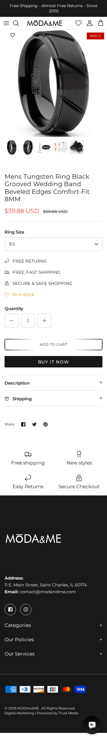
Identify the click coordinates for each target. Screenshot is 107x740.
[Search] (19, 23)
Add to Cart (53, 344)
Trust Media (68, 713)
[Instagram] (25, 609)
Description (17, 383)
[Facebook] (10, 609)
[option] (53, 83)
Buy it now (53, 362)
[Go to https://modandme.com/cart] (100, 23)
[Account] (88, 23)
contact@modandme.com (48, 591)
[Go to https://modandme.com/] (44, 23)
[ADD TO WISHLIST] (13, 35)
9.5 (12, 244)
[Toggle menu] (6, 23)
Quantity (14, 308)
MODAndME (28, 708)
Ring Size (14, 232)
